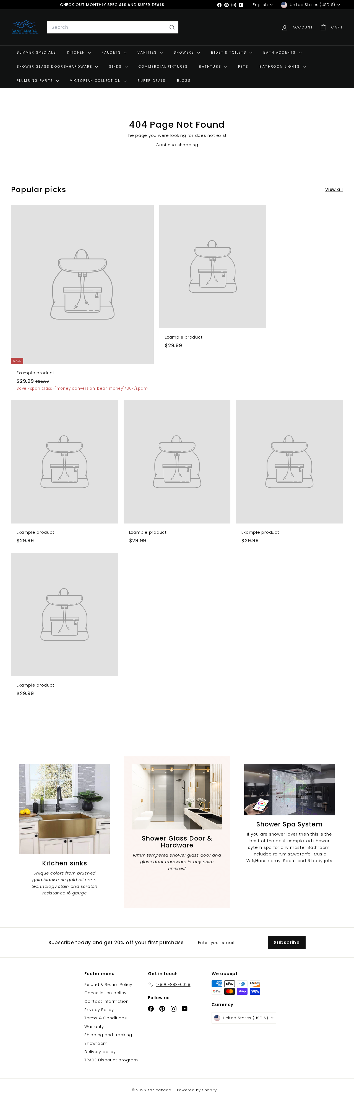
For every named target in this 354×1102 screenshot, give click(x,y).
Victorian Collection (96, 80)
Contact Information (106, 1001)
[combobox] (112, 28)
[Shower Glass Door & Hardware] (177, 796)
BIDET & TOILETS (229, 52)
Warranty (94, 1026)
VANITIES (147, 52)
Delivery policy (100, 1051)
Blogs (184, 80)
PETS (243, 66)
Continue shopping (177, 145)
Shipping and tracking (108, 1035)
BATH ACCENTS (280, 52)
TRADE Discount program (111, 1060)
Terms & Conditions (105, 1018)
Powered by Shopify (197, 1090)
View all (334, 189)
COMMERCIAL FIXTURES (163, 66)
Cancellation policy (105, 993)
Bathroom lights (280, 66)
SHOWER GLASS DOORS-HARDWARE (55, 66)
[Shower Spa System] (289, 789)
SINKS (116, 66)
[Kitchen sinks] (64, 809)
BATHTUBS (211, 66)
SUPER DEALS (151, 80)
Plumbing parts (36, 80)
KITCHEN (77, 52)
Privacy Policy (99, 1009)
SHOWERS (185, 52)
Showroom (96, 1043)
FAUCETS (112, 52)
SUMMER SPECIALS (36, 52)
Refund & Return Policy (108, 984)
